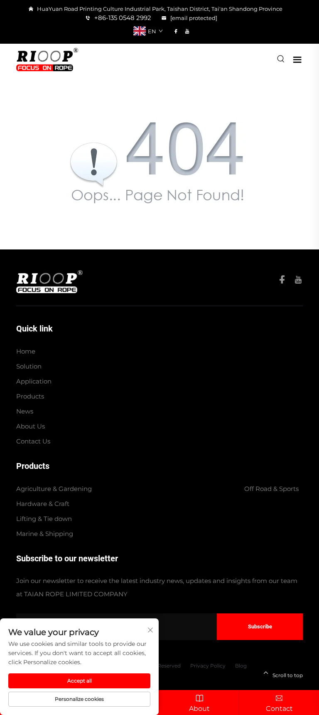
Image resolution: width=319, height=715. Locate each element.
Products (30, 396)
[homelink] (49, 281)
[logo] (47, 59)
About (199, 709)
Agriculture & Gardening (54, 489)
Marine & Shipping (44, 534)
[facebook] (176, 31)
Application (34, 381)
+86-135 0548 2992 (122, 18)
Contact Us (33, 441)
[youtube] (187, 31)
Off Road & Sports (271, 489)
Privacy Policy (208, 666)
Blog (241, 666)
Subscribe (260, 626)
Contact (279, 709)
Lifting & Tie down (44, 519)
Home (25, 351)
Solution (29, 366)
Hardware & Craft (42, 504)
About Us (30, 426)
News (24, 411)
